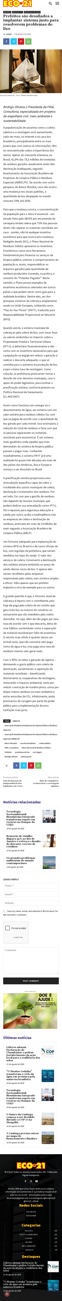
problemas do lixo (22, 752)
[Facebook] (6, 41)
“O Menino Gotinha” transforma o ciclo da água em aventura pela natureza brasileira (20, 1075)
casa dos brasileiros (28, 743)
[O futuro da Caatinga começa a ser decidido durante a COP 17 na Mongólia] (48, 1119)
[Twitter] (13, 41)
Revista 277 (17, 12)
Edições (7, 12)
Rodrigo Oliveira (10, 756)
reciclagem (37, 752)
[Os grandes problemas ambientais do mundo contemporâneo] (49, 862)
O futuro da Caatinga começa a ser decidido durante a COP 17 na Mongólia (20, 1118)
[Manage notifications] (7, 1294)
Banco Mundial (10, 743)
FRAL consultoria (11, 747)
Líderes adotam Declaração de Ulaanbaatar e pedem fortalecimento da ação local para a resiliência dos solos (23, 1054)
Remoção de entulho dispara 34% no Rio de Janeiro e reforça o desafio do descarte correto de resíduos (23, 841)
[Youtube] (37, 1181)
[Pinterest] (21, 41)
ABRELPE (16, 721)
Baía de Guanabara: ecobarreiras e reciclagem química (46, 783)
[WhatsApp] (28, 41)
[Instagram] (31, 1181)
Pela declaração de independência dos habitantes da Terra (13, 783)
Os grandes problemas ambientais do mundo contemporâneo (20, 861)
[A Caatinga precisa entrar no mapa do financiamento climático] (48, 1138)
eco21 (9, 34)
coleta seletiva (44, 743)
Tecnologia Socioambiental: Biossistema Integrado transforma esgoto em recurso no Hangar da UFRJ (20, 818)
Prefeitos (8, 752)
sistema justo (26, 756)
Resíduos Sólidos (32, 12)
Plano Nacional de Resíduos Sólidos (36, 747)
